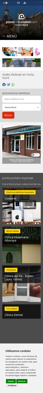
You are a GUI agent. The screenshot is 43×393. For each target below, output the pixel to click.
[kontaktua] (18, 3)
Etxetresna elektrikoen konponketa (20, 192)
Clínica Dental (14, 315)
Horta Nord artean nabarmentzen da (21, 184)
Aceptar (11, 381)
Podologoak (11, 270)
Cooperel (10, 198)
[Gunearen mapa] (24, 3)
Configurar (12, 385)
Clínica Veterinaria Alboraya (16, 238)
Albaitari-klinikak (12, 231)
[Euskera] (5, 3)
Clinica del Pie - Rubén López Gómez (19, 277)
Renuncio (22, 381)
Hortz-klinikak (11, 308)
